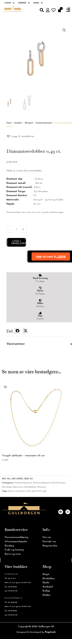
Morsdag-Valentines (12, 487)
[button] (68, 10)
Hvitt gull (41, 491)
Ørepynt (29, 123)
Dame (8, 3)
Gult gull (30, 491)
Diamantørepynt (44, 123)
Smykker (18, 123)
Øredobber (30, 487)
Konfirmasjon (58, 483)
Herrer (22, 3)
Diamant (20, 491)
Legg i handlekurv (18, 242)
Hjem (9, 123)
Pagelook (50, 632)
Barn (36, 3)
